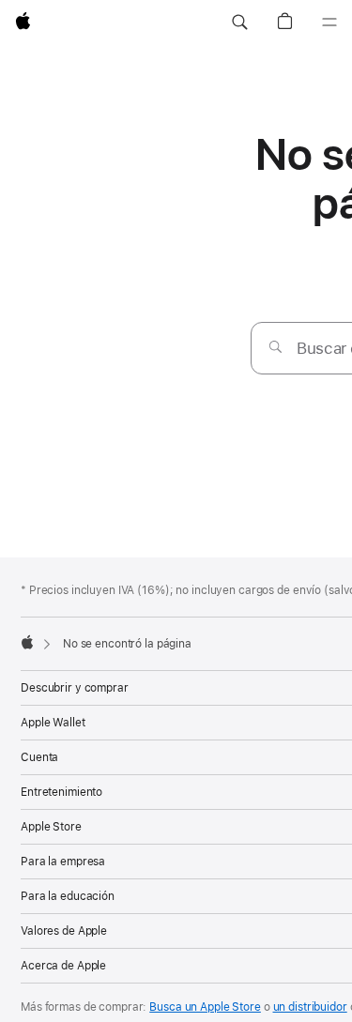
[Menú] (329, 22)
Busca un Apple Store (205, 1007)
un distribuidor (310, 1007)
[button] (239, 22)
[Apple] (27, 641)
